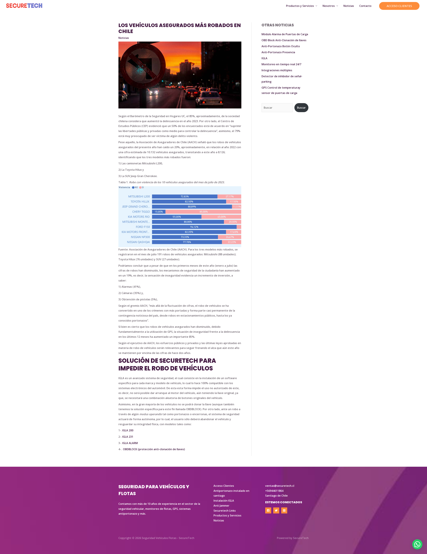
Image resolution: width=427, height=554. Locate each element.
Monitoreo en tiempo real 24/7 (281, 64)
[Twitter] (276, 510)
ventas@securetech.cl (279, 486)
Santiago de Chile (276, 495)
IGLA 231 (127, 437)
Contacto (365, 6)
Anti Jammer (221, 505)
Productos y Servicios (300, 6)
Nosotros (329, 6)
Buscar (301, 107)
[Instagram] (284, 510)
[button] (399, 6)
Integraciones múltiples (277, 70)
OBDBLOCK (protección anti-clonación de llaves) (154, 449)
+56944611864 (274, 491)
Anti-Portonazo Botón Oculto (281, 46)
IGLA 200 (127, 430)
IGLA (264, 58)
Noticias (348, 6)
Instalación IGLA (224, 500)
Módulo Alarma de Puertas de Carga (285, 34)
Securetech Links (225, 510)
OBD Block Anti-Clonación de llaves (284, 40)
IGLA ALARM (130, 443)
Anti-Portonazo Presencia (278, 52)
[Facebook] (268, 510)
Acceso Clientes (224, 486)
